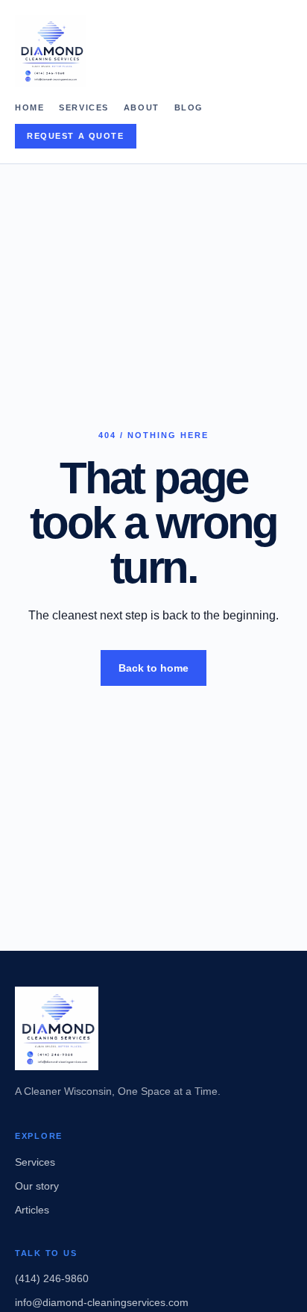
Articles (32, 1210)
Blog (188, 107)
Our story (37, 1186)
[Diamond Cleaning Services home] (153, 51)
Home (29, 107)
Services (84, 107)
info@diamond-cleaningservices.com (102, 1302)
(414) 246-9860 (52, 1278)
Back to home (153, 668)
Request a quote (75, 135)
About (141, 107)
